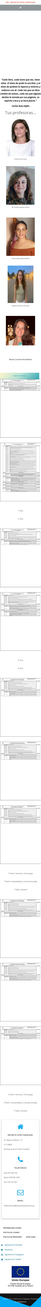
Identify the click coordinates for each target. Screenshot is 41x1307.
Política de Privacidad (12, 1237)
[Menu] (20, 8)
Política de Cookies (11, 1232)
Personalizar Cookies (12, 1228)
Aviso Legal (31, 1237)
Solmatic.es (21, 1302)
